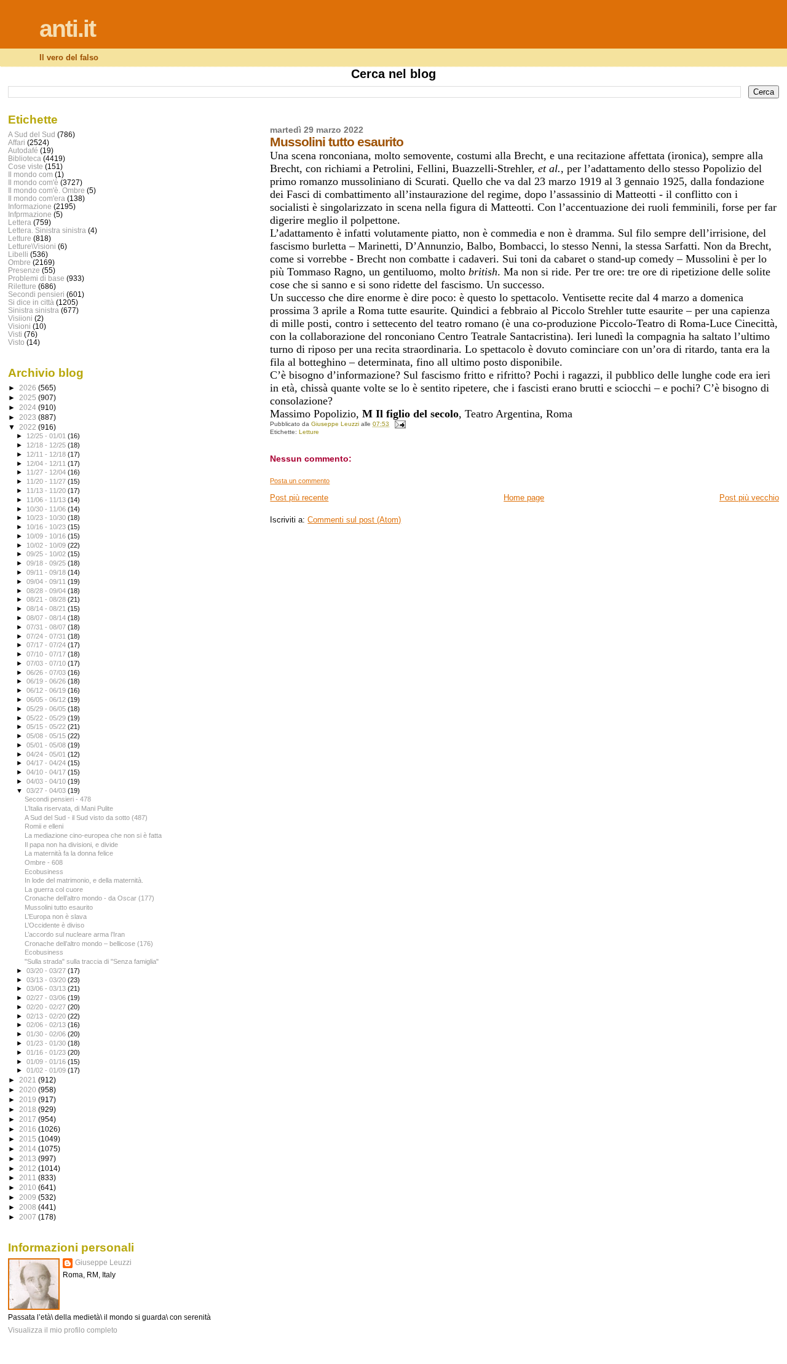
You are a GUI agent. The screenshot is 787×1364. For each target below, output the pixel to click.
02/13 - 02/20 (47, 1016)
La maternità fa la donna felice (69, 853)
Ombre (19, 262)
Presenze (24, 270)
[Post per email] (399, 423)
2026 (28, 388)
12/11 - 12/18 (47, 454)
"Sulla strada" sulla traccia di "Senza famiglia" (92, 961)
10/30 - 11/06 (47, 509)
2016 (28, 1129)
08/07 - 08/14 (47, 617)
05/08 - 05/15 (47, 735)
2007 (28, 1217)
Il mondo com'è (33, 182)
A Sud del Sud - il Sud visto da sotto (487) (86, 817)
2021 (28, 1080)
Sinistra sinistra (33, 310)
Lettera (19, 222)
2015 (28, 1139)
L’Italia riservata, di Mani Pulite (69, 808)
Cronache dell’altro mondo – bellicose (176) (89, 943)
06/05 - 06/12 (47, 699)
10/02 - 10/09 (47, 545)
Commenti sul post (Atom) (354, 519)
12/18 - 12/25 (47, 445)
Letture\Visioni (32, 246)
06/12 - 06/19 (47, 690)
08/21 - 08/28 (47, 599)
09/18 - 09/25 (47, 563)
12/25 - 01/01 (47, 436)
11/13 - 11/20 (47, 490)
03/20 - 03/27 (47, 970)
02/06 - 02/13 (47, 1024)
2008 (28, 1207)
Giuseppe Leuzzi (103, 1262)
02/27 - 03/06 (47, 997)
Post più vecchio (749, 497)
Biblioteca (24, 158)
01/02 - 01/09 (47, 1070)
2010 (28, 1187)
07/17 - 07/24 (47, 644)
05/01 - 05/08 (47, 745)
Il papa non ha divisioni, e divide (71, 844)
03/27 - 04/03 (47, 790)
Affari (16, 142)
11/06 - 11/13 (47, 499)
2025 (28, 397)
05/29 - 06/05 (47, 708)
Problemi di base (36, 278)
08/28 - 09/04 (47, 590)
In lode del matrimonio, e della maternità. (84, 880)
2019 (28, 1099)
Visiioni (20, 318)
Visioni (19, 326)
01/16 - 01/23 (47, 1052)
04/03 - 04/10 (47, 781)
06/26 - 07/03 (47, 672)
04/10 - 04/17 (47, 772)
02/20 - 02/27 (47, 1007)
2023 (28, 417)
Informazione (30, 206)
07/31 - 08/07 (47, 627)
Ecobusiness (44, 871)
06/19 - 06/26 (47, 681)
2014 (28, 1149)
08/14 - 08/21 (47, 608)
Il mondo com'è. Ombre (46, 190)
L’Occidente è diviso (54, 925)
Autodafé (23, 150)
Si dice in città (31, 302)
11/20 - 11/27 (47, 481)
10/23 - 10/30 (47, 517)
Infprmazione (30, 214)
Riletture (22, 286)
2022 (28, 427)
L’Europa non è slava (56, 916)
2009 (28, 1197)
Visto (16, 342)
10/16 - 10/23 (47, 526)
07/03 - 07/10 (47, 663)
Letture (309, 431)
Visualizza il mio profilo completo (62, 1330)
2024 (28, 407)
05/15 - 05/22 (47, 726)
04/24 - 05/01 (47, 754)
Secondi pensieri (36, 294)
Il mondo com (30, 174)
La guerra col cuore (54, 889)
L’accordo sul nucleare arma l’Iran (75, 934)
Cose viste (25, 166)
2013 (28, 1158)
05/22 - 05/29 (47, 718)
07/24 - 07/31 (47, 636)
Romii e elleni (44, 826)
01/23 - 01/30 (47, 1043)
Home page (524, 497)
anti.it (67, 28)
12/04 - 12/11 (47, 463)
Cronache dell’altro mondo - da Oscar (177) (89, 898)
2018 (28, 1109)
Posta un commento (300, 480)
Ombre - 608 (44, 862)
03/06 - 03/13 (47, 988)
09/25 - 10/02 (47, 554)
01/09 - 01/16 (47, 1061)
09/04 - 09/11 (47, 581)
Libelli (18, 254)
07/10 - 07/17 (47, 654)
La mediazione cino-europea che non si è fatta (93, 835)
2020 (28, 1090)
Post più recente (299, 497)
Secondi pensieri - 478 (58, 799)
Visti (15, 334)
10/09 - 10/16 (47, 536)
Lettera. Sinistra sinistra (47, 230)
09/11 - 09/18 (47, 572)
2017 (28, 1119)
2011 (28, 1177)
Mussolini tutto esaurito (59, 907)
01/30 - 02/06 (47, 1034)
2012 (28, 1168)
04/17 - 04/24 (47, 763)
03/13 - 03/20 (47, 980)
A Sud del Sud (31, 134)
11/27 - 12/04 (47, 472)
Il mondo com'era (36, 198)
